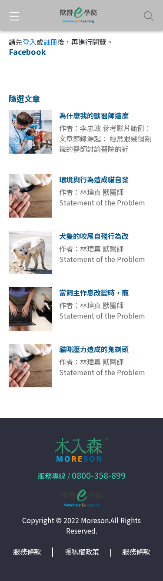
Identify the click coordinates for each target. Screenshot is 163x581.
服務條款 (27, 551)
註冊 (50, 42)
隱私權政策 (81, 551)
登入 (30, 42)
